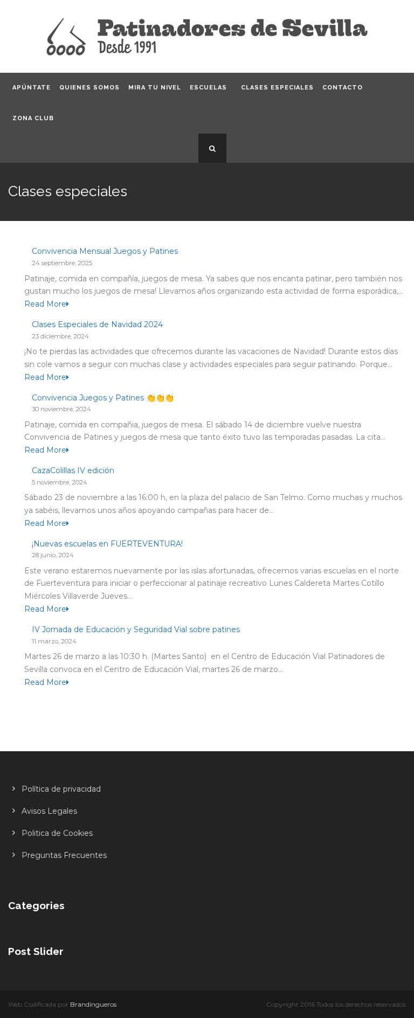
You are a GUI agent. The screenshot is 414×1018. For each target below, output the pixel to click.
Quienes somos (89, 87)
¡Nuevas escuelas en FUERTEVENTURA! (107, 544)
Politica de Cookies (57, 833)
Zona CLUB (33, 118)
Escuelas (208, 87)
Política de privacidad (61, 789)
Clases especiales (277, 87)
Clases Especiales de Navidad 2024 (97, 324)
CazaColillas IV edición (73, 470)
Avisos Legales (49, 811)
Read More (45, 304)
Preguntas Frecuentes (64, 855)
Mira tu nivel (154, 87)
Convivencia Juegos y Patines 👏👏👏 (103, 398)
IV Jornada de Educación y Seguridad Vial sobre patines (136, 629)
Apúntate (31, 87)
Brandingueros (93, 1004)
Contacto (342, 87)
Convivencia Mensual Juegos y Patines (105, 251)
